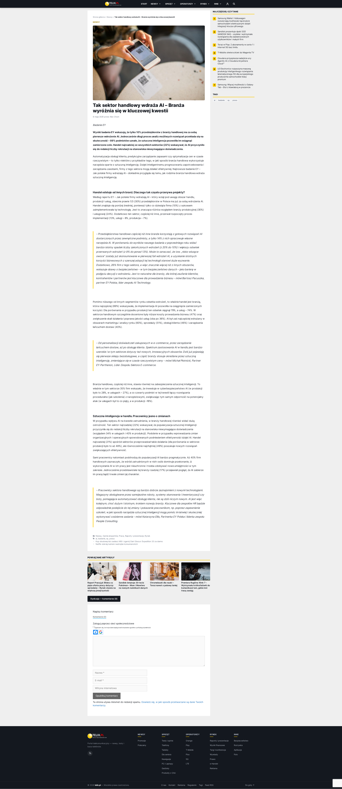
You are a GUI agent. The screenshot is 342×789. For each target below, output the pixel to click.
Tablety (165, 750)
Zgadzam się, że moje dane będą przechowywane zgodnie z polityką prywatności (123, 627)
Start (144, 4)
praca (111, 539)
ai (96, 539)
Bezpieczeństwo (241, 741)
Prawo (212, 759)
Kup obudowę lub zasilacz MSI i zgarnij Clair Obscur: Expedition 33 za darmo (129, 541)
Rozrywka (238, 745)
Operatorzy (186, 4)
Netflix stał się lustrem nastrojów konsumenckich (117, 544)
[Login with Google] (100, 632)
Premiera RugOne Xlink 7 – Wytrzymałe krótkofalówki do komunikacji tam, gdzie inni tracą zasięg (195, 587)
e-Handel (214, 764)
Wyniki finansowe (217, 745)
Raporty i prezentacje (134, 536)
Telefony (165, 745)
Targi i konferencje (218, 750)
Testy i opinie (167, 741)
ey (107, 539)
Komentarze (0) (99, 617)
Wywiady (214, 754)
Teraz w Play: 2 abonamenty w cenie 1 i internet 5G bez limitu (236, 46)
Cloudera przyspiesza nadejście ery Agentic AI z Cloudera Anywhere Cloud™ (234, 61)
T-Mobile (189, 750)
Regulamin (192, 785)
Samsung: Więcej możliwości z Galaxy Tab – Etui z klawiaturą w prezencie (235, 86)
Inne (216, 4)
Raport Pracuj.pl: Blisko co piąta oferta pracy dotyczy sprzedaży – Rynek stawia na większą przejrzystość (102, 587)
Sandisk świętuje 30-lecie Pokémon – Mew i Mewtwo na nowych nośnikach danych (133, 585)
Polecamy (142, 745)
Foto (236, 754)
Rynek (203, 4)
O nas (163, 785)
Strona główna (99, 17)
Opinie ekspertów (110, 536)
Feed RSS (209, 785)
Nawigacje (166, 759)
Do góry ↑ (249, 785)
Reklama (213, 768)
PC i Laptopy (167, 764)
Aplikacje (238, 750)
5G (187, 759)
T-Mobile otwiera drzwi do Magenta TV (236, 52)
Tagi (201, 785)
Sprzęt (169, 4)
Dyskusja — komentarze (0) (103, 599)
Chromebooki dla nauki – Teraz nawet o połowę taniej (163, 584)
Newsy (154, 4)
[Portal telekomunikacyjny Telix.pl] (97, 736)
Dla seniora (166, 754)
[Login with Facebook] (95, 632)
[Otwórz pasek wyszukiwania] (234, 4)
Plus (187, 754)
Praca (121, 536)
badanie (101, 539)
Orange (189, 741)
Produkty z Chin (169, 773)
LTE (187, 764)
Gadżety (165, 768)
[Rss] (90, 753)
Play (188, 745)
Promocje (142, 741)
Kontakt (172, 785)
